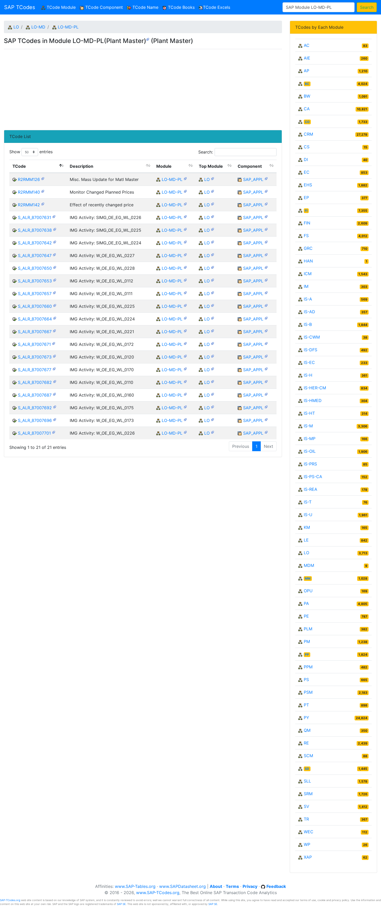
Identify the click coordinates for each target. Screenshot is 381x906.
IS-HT (309, 413)
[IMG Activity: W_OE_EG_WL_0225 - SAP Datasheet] (54, 305)
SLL (307, 781)
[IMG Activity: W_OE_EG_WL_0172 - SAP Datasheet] (53, 343)
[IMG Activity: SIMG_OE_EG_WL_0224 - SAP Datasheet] (54, 242)
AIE (307, 58)
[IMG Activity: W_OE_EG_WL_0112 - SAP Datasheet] (54, 280)
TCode (19, 166)
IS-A (308, 299)
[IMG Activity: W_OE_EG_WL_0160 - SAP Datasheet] (54, 394)
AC (306, 45)
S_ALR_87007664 (35, 319)
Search (366, 7)
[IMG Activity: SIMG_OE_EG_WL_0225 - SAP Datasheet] (54, 229)
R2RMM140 (29, 192)
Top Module (211, 166)
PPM (308, 666)
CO (307, 122)
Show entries (31, 151)
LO (16, 27)
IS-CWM (312, 337)
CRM (308, 134)
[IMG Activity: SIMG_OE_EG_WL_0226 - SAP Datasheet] (53, 216)
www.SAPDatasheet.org (182, 886)
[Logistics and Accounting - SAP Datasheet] (266, 178)
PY (306, 717)
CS (306, 146)
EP (306, 197)
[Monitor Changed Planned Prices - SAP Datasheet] (42, 191)
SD (307, 769)
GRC (308, 248)
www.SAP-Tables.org (135, 886)
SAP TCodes (19, 7)
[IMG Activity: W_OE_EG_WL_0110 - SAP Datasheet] (54, 381)
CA (307, 108)
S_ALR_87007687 (35, 395)
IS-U (308, 514)
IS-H (308, 375)
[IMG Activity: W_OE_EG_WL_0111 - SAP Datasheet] (54, 292)
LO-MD (38, 27)
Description (81, 166)
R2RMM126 (29, 179)
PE (306, 616)
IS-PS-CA (313, 476)
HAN (308, 261)
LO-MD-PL (68, 27)
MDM (309, 565)
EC (306, 172)
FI (306, 211)
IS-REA (310, 489)
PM (307, 641)
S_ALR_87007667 (35, 331)
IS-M (308, 425)
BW (307, 96)
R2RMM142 (29, 204)
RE (306, 743)
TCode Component (103, 7)
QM (307, 730)
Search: (205, 152)
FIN (307, 222)
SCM (308, 755)
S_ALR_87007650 (35, 268)
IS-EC (309, 362)
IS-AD (309, 311)
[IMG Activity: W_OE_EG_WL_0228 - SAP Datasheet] (54, 267)
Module (164, 166)
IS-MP (309, 438)
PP (307, 654)
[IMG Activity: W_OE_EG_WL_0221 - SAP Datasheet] (54, 330)
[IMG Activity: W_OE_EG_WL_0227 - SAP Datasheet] (54, 254)
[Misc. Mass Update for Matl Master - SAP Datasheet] (42, 178)
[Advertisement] (143, 87)
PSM (308, 692)
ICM (308, 273)
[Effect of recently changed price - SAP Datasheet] (42, 204)
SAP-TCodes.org (10, 900)
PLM (308, 628)
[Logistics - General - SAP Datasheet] (212, 178)
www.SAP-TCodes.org (157, 892)
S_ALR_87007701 (34, 433)
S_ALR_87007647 (35, 255)
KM (307, 527)
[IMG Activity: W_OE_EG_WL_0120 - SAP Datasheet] (54, 356)
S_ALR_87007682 (35, 382)
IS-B (308, 324)
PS (306, 679)
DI (306, 159)
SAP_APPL (253, 179)
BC (307, 84)
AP (306, 70)
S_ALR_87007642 (35, 242)
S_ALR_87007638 (35, 230)
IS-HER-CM (315, 387)
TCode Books (181, 7)
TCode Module (61, 7)
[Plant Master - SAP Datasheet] (147, 39)
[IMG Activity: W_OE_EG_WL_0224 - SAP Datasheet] (54, 318)
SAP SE (121, 903)
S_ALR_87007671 (34, 344)
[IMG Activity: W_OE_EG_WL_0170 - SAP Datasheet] (54, 368)
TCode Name (144, 7)
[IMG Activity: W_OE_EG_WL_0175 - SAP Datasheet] (54, 406)
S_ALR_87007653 (35, 280)
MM (308, 578)
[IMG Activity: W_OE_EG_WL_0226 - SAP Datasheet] (53, 432)
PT (306, 704)
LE (306, 540)
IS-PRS (310, 463)
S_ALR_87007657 (35, 293)
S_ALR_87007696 (35, 420)
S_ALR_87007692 (35, 407)
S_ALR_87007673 (35, 357)
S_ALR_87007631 (34, 217)
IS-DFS (310, 349)
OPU (308, 590)
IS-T (308, 502)
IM (306, 286)
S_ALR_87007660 (35, 306)
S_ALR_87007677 (34, 369)
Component (250, 166)
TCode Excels (216, 7)
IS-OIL (310, 451)
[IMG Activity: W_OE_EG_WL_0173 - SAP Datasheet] (54, 419)
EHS (308, 184)
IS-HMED (313, 400)
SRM (308, 793)
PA (306, 603)
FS (306, 235)
